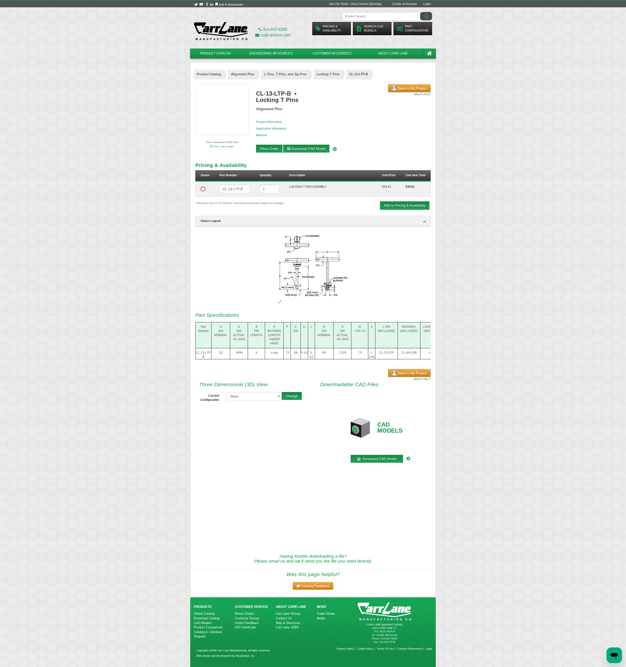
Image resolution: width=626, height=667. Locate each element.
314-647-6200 (274, 29)
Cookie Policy (365, 648)
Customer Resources (332, 53)
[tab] (313, 221)
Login (427, 4)
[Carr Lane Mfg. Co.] (221, 31)
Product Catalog (215, 53)
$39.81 (386, 186)
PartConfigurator (416, 28)
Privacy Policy (345, 648)
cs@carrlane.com (275, 35)
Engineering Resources (271, 53)
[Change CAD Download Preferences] (335, 148)
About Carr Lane (393, 53)
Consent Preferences (409, 648)
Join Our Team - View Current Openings (355, 4)
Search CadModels (373, 28)
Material (261, 135)
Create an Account (404, 4)
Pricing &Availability (332, 28)
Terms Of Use (385, 648)
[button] (313, 586)
